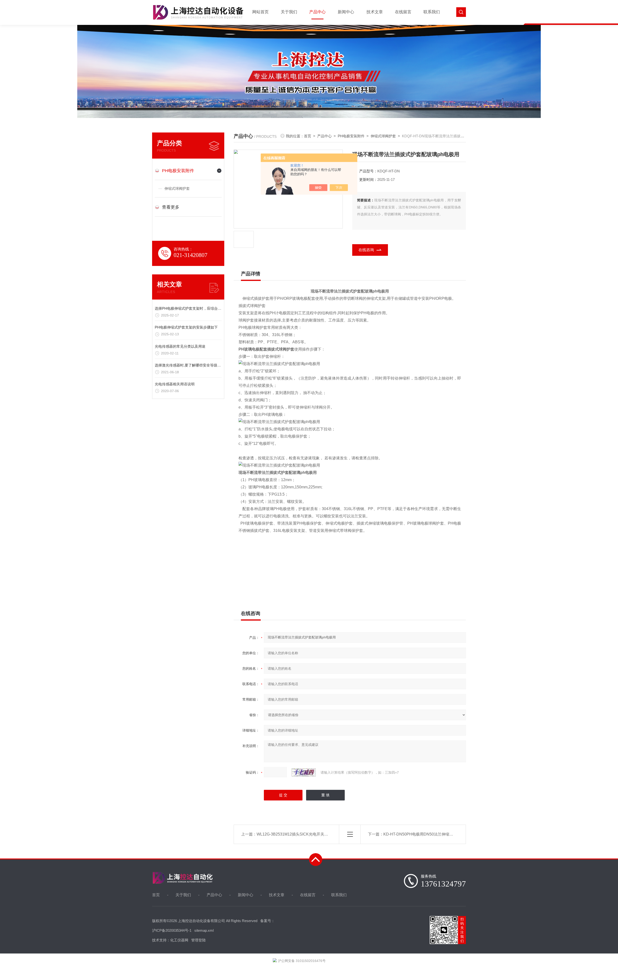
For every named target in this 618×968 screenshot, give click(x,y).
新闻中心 (346, 12)
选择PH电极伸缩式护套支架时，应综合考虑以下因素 (197, 308)
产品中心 (317, 12)
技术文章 (374, 12)
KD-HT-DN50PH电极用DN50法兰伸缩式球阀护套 (426, 834)
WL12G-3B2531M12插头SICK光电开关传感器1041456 (304, 834)
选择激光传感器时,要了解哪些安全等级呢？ (190, 365)
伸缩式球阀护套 (177, 188)
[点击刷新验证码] (304, 772)
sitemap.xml (204, 930)
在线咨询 (366, 250)
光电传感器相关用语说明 (175, 384)
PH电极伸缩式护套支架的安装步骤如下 (186, 327)
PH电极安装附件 (178, 170)
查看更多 (170, 207)
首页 (307, 136)
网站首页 (260, 12)
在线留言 (403, 12)
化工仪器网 (179, 940)
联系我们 (431, 12)
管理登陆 (198, 940)
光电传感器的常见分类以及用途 (180, 346)
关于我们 (289, 12)
